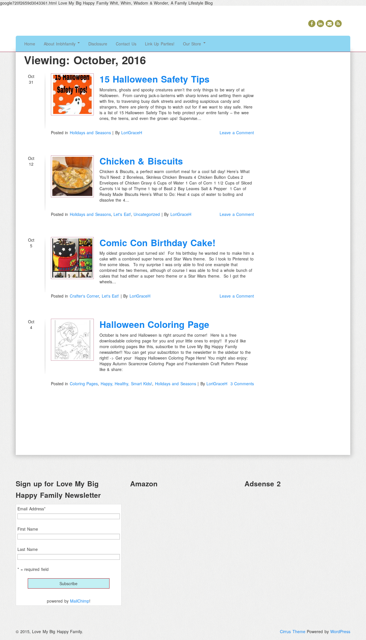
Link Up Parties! (159, 44)
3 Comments (242, 383)
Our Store (193, 44)
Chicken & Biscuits (141, 161)
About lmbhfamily (60, 44)
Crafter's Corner (84, 296)
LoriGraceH (131, 132)
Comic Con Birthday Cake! (158, 242)
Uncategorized (147, 214)
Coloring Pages (84, 383)
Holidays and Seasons (90, 132)
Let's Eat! (122, 214)
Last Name (27, 549)
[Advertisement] (297, 533)
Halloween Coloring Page (154, 324)
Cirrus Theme (292, 631)
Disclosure (97, 44)
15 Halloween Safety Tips (155, 79)
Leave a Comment (237, 132)
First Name (27, 529)
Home (29, 44)
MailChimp (79, 601)
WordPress (340, 631)
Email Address (31, 508)
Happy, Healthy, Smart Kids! (126, 383)
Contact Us (126, 44)
